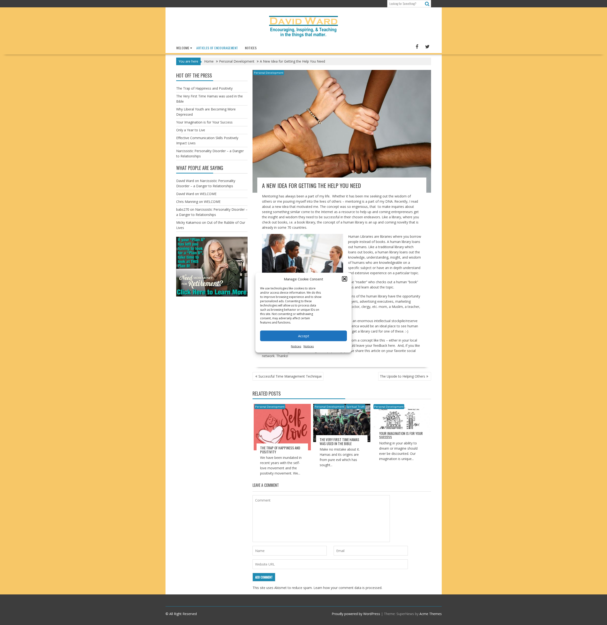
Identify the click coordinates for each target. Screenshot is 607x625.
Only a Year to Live (190, 130)
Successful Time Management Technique (290, 376)
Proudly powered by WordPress (356, 613)
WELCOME (182, 47)
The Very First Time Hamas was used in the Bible (339, 441)
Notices (296, 346)
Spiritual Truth (355, 406)
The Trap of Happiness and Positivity (280, 449)
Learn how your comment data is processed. (347, 587)
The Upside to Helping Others (402, 376)
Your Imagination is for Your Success (401, 435)
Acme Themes (430, 613)
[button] (344, 278)
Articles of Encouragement (217, 47)
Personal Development (268, 72)
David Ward (185, 180)
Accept (303, 335)
